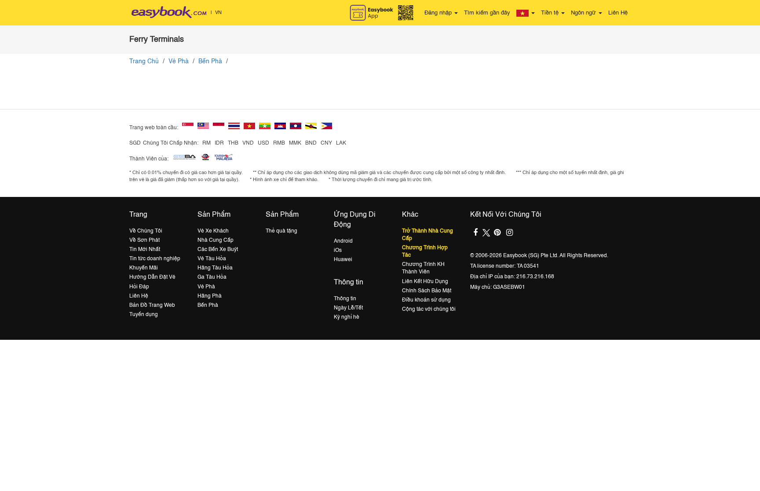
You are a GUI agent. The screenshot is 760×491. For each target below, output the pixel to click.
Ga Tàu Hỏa (212, 277)
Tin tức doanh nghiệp (154, 259)
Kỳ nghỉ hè (346, 317)
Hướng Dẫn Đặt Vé (152, 277)
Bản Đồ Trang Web (152, 305)
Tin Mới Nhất (144, 249)
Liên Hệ (618, 13)
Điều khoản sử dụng (426, 300)
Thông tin (345, 299)
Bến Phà (210, 61)
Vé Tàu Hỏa (211, 259)
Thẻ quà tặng (281, 231)
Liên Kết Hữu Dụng (425, 281)
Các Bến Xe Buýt (217, 249)
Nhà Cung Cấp (215, 240)
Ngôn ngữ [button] (584, 13)
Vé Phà (178, 61)
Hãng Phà (209, 296)
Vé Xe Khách (213, 231)
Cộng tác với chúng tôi (429, 309)
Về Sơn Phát (144, 240)
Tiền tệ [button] (550, 13)
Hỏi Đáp (139, 287)
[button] (525, 13)
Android (343, 241)
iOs (338, 250)
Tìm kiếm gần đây (487, 13)
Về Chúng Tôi (145, 231)
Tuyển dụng (143, 314)
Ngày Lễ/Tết (348, 308)
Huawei (343, 259)
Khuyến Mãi (143, 268)
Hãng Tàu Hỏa (215, 268)
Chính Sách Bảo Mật (426, 291)
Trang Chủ (144, 61)
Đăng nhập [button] (438, 13)
